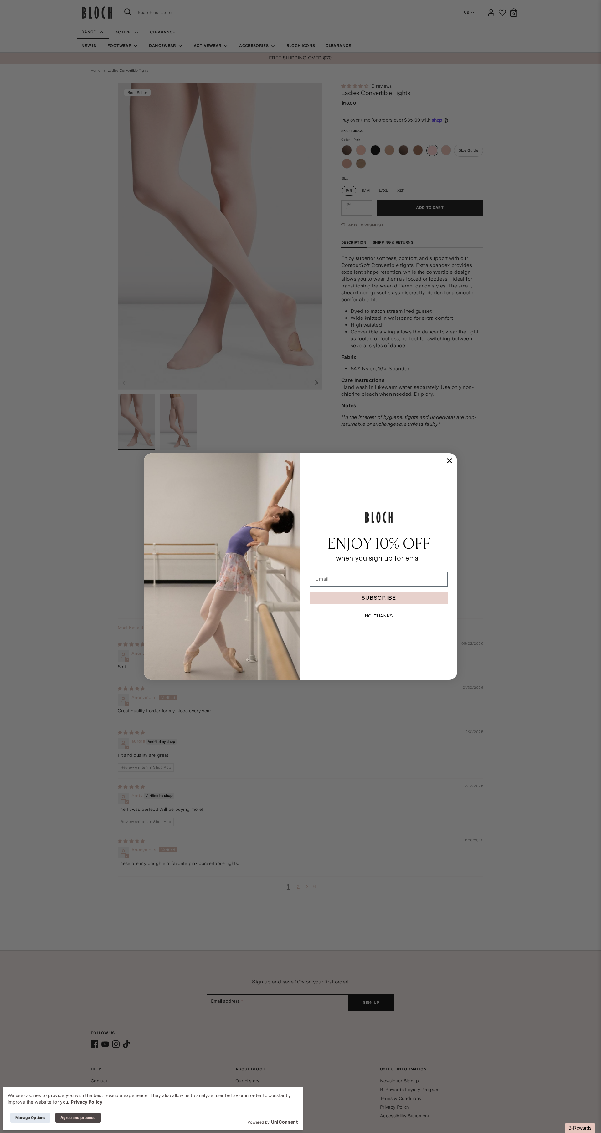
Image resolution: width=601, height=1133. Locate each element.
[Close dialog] (449, 461)
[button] (580, 1128)
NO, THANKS (379, 615)
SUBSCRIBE (379, 597)
